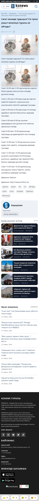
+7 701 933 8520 (6, 453)
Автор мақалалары (10, 214)
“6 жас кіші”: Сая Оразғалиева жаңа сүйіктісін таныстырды (19, 312)
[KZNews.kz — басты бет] (19, 6)
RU (34, 1)
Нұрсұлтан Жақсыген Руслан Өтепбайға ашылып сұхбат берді (17, 379)
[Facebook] (3, 435)
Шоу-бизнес (13, 13)
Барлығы (34, 307)
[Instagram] (8, 435)
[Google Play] (19, 480)
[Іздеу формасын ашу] (36, 6)
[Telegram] (18, 435)
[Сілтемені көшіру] (14, 31)
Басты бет (4, 13)
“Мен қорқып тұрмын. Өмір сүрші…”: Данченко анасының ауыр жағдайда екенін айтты (18, 338)
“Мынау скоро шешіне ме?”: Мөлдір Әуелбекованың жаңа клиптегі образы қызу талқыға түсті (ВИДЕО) (19, 325)
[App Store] (19, 474)
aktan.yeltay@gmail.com (8, 458)
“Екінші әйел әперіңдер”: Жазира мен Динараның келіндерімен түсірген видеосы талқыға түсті (18, 366)
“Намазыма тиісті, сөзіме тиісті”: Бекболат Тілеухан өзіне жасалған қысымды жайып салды (18, 352)
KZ (37, 1)
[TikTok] (23, 435)
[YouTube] (13, 435)
